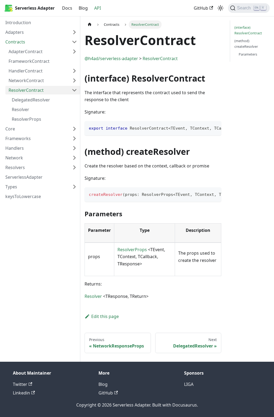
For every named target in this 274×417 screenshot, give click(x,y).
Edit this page (105, 316)
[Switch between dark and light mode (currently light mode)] (220, 8)
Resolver (20, 109)
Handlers (14, 148)
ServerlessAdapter (24, 177)
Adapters (14, 32)
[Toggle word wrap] (205, 127)
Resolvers (15, 167)
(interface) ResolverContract (248, 30)
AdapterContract (26, 51)
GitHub (201, 8)
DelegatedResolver (31, 100)
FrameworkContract (29, 61)
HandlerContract (26, 71)
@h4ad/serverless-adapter (111, 58)
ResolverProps (26, 119)
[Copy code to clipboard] (214, 127)
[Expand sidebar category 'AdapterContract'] (74, 51)
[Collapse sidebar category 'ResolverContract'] (74, 90)
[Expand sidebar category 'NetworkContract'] (74, 80)
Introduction (18, 22)
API (97, 8)
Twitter (20, 384)
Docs (67, 8)
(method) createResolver (246, 43)
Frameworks (18, 138)
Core (10, 129)
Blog (83, 8)
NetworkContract (26, 80)
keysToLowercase (23, 196)
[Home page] (90, 24)
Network (14, 158)
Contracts (15, 42)
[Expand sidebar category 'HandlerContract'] (74, 71)
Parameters (248, 54)
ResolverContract (26, 90)
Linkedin (21, 393)
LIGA (188, 384)
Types (11, 187)
